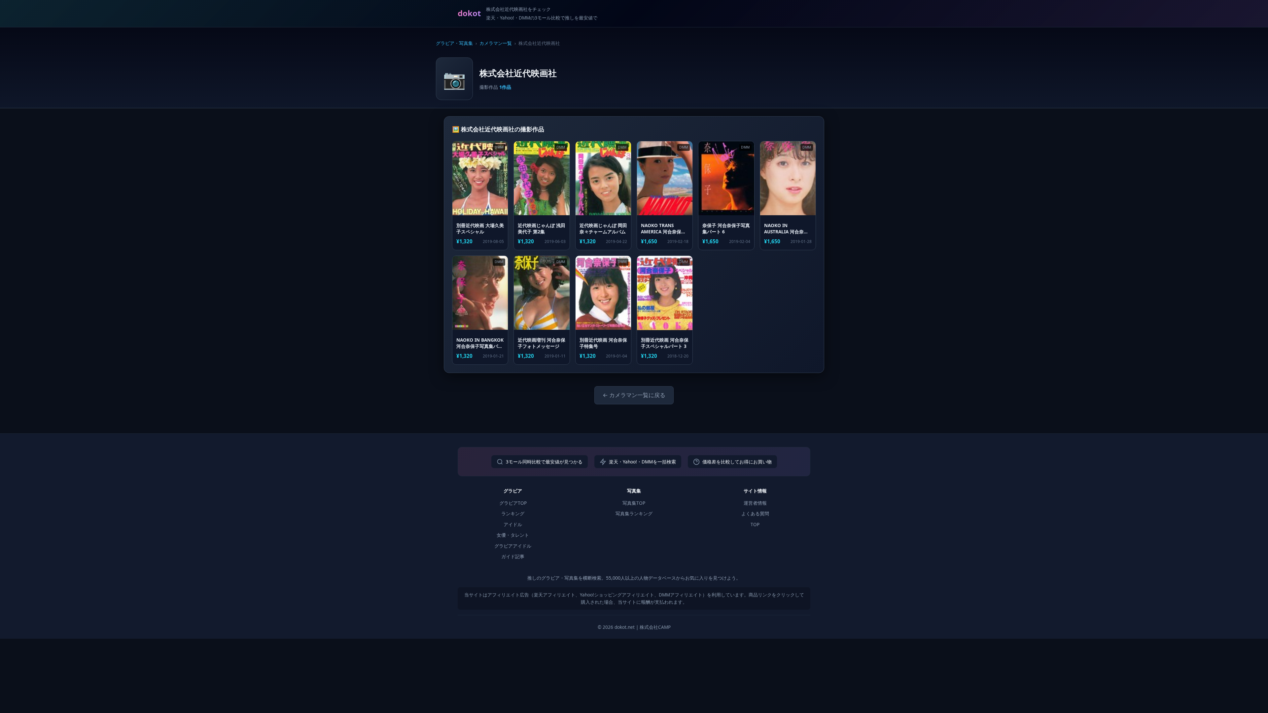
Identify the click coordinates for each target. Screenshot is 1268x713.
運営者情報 (755, 503)
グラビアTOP (513, 503)
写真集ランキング (634, 513)
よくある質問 (755, 513)
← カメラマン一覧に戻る (634, 395)
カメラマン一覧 (495, 43)
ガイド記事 (512, 556)
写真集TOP (633, 503)
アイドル (513, 524)
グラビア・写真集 (454, 43)
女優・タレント (513, 535)
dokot (469, 13)
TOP (755, 524)
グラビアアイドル (512, 546)
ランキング (512, 513)
